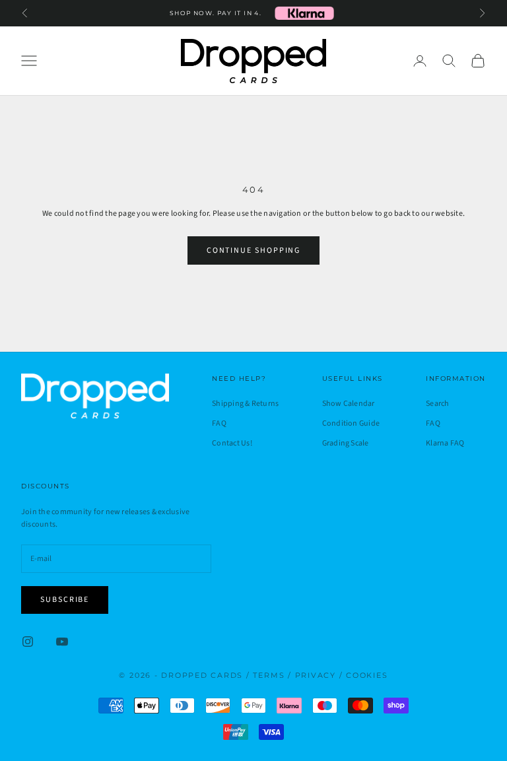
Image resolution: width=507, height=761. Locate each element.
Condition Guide (351, 423)
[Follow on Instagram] (27, 641)
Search (437, 403)
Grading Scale (345, 443)
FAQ (219, 423)
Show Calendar (348, 403)
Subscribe (64, 599)
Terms (269, 675)
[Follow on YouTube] (62, 641)
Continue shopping (254, 250)
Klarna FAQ (445, 443)
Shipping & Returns (245, 403)
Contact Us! (232, 443)
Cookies (367, 675)
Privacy (315, 675)
